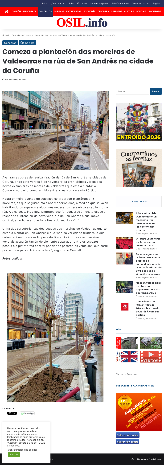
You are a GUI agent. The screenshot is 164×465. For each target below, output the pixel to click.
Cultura (129, 11)
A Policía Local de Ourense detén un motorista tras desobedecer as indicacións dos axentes (146, 222)
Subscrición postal (99, 3)
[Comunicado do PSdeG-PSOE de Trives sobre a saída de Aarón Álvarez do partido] (124, 306)
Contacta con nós (141, 3)
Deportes (103, 11)
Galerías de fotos (120, 3)
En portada (30, 11)
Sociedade (155, 11)
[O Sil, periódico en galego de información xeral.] (82, 22)
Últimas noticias (139, 201)
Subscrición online (78, 3)
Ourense (59, 11)
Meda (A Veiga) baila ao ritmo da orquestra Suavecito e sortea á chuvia (148, 288)
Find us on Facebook (126, 374)
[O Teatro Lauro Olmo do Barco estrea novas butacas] (124, 243)
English (156, 3)
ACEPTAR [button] (14, 454)
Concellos (45, 11)
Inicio (44, 3)
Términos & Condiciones (149, 459)
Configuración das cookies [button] (22, 449)
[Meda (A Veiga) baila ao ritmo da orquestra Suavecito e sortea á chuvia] (124, 287)
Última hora (27, 42)
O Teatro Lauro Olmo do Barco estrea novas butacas (148, 242)
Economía (89, 11)
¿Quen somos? (58, 3)
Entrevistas (73, 11)
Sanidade (116, 11)
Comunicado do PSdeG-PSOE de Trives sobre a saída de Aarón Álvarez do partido (148, 308)
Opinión (16, 11)
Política (141, 11)
